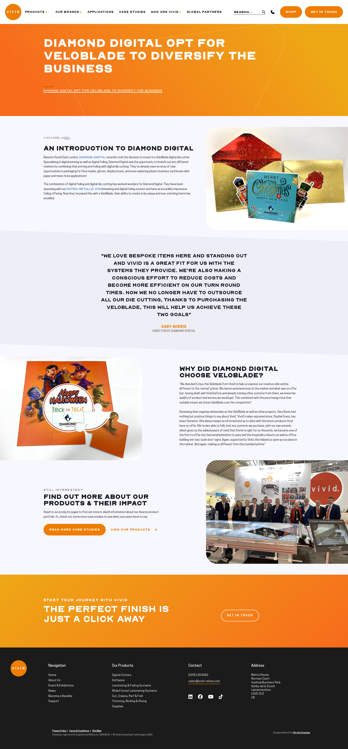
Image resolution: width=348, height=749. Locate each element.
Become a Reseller (60, 696)
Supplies (117, 706)
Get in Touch (324, 12)
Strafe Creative (301, 733)
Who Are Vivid (165, 12)
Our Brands (67, 12)
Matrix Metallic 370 (84, 189)
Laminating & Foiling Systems (131, 685)
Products (35, 12)
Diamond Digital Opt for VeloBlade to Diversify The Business (103, 90)
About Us (54, 680)
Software (118, 680)
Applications (100, 12)
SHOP (291, 12)
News (52, 691)
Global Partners (204, 12)
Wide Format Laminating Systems (134, 691)
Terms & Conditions (79, 731)
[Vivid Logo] (13, 11)
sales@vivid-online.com (204, 681)
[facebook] (200, 697)
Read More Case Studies (74, 529)
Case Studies (132, 12)
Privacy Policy (59, 731)
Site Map (96, 731)
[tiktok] (221, 697)
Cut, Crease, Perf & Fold (127, 696)
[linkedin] (190, 697)
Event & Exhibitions (61, 685)
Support (53, 701)
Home (52, 675)
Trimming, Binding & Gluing (129, 701)
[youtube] (210, 697)
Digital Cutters (121, 675)
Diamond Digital (92, 157)
